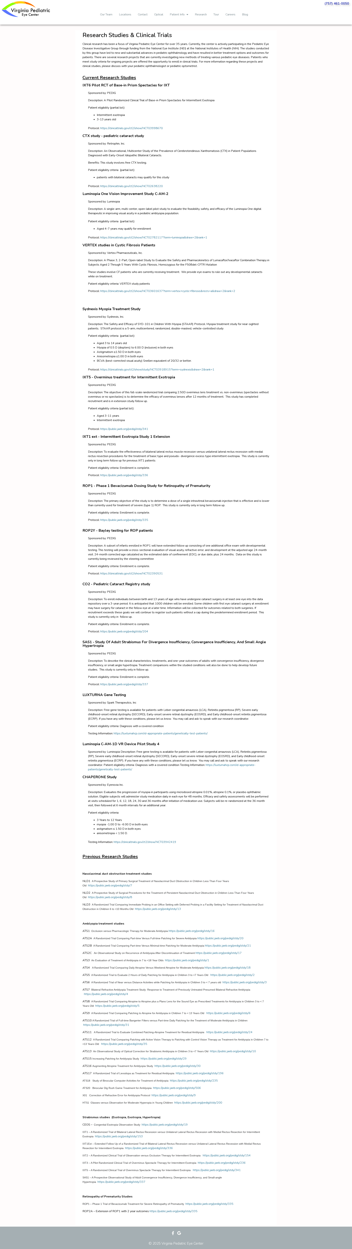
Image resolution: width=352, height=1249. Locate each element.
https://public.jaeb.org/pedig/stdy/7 (110, 885)
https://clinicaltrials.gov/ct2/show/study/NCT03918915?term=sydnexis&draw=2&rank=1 (157, 370)
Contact (143, 14)
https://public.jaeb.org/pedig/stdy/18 (228, 968)
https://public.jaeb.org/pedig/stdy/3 (245, 982)
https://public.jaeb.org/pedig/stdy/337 (124, 684)
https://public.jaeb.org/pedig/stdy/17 (219, 953)
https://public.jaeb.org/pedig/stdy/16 (192, 931)
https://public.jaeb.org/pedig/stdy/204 (124, 631)
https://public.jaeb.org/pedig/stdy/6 (228, 1013)
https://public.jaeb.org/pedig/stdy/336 (124, 475)
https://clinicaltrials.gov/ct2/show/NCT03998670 (131, 128)
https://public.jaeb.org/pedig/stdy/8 (110, 897)
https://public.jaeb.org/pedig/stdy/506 (177, 1088)
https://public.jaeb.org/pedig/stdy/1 (187, 960)
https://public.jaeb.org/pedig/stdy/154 (227, 1155)
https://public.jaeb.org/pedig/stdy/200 (198, 1103)
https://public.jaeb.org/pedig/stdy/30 (178, 1066)
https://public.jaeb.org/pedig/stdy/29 (164, 1059)
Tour (216, 14)
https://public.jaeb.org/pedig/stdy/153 (119, 1136)
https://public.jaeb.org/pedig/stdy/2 (232, 975)
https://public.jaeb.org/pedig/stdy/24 (229, 1032)
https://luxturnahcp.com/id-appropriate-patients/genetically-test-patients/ (161, 733)
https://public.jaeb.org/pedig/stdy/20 (220, 938)
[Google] (179, 1233)
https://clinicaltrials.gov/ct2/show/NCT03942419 (145, 842)
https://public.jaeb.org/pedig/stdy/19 (165, 1125)
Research (201, 14)
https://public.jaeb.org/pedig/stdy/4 (106, 994)
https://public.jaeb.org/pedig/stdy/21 (228, 946)
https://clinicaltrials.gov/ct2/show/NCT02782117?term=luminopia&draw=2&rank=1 (153, 237)
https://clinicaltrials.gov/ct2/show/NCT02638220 (131, 186)
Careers (230, 14)
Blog (245, 14)
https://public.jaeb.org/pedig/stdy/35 (124, 1044)
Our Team (106, 14)
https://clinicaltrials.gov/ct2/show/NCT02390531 (131, 573)
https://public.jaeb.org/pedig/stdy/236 (222, 1163)
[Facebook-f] (173, 1233)
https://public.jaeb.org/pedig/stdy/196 (200, 1073)
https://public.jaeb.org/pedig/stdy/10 (233, 1051)
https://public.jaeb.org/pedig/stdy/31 (106, 1025)
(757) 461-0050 (336, 3)
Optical (158, 14)
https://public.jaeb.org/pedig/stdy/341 (124, 429)
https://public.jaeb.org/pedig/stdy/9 (174, 1095)
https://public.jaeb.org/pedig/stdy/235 (194, 1081)
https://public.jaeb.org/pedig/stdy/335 (124, 520)
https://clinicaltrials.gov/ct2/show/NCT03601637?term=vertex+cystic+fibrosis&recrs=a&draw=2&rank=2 (167, 291)
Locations (125, 14)
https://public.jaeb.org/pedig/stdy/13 (158, 909)
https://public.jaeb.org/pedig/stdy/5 (117, 1006)
